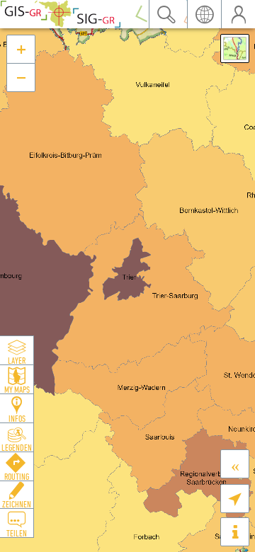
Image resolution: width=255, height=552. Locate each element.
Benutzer (238, 14)
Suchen (166, 14)
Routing (16, 476)
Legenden (16, 447)
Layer (17, 360)
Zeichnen (16, 504)
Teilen (16, 533)
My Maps (17, 389)
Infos (17, 418)
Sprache (204, 14)
